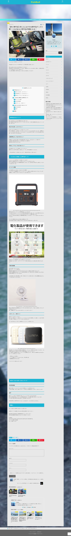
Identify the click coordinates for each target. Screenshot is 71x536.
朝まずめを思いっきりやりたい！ (21, 91)
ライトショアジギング (49, 81)
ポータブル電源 (17, 99)
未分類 (47, 86)
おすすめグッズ (48, 61)
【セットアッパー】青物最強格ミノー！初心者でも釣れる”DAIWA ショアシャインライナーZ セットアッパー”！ (54, 118)
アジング (47, 64)
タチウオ (47, 75)
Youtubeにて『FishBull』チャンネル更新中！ (35, 19)
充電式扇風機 (17, 101)
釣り (17, 437)
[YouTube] (56, 46)
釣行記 (47, 97)
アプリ (47, 67)
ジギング (47, 72)
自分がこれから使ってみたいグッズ (20, 105)
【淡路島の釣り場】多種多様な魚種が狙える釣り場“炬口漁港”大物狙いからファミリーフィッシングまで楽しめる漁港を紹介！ (54, 105)
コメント (11, 448)
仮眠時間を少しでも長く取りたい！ (21, 93)
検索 (46, 50)
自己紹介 (47, 89)
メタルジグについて (49, 78)
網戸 (15, 108)
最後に (15, 111)
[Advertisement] (35, 11)
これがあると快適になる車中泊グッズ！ (20, 97)
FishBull (35, 2)
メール (10, 463)
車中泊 (11, 437)
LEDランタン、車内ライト (19, 103)
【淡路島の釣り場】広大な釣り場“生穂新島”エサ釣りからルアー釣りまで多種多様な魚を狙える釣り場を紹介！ (54, 109)
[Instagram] (53, 46)
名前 (10, 458)
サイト (10, 468)
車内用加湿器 (17, 107)
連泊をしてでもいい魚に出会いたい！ (21, 95)
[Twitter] (51, 46)
